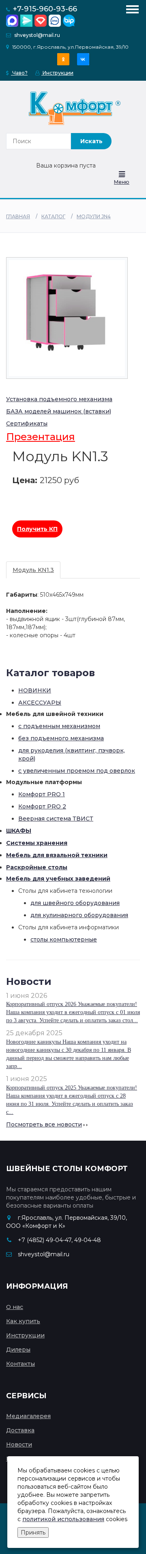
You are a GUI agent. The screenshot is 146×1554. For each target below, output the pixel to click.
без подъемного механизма (61, 738)
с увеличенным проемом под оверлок (76, 770)
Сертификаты (26, 423)
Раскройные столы (36, 867)
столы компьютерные (63, 939)
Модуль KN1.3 (33, 570)
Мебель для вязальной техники (56, 855)
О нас (14, 1307)
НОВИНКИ (34, 690)
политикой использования (63, 1519)
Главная (18, 216)
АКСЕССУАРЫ (39, 702)
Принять (33, 1532)
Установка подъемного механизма (59, 399)
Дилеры (18, 1349)
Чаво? (19, 73)
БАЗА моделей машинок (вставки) (58, 411)
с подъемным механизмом (59, 726)
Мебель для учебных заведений (58, 878)
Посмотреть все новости (44, 1124)
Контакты (20, 1363)
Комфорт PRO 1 (41, 794)
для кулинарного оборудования (79, 915)
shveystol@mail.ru (37, 35)
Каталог (53, 216)
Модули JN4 (94, 216)
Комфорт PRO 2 (42, 806)
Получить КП (37, 529)
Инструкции (57, 73)
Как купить (23, 1321)
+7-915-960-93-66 (45, 8)
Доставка (20, 1430)
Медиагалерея (28, 1416)
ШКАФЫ (18, 830)
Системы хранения (36, 843)
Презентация (40, 437)
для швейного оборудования (75, 903)
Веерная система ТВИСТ (55, 818)
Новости (19, 1444)
